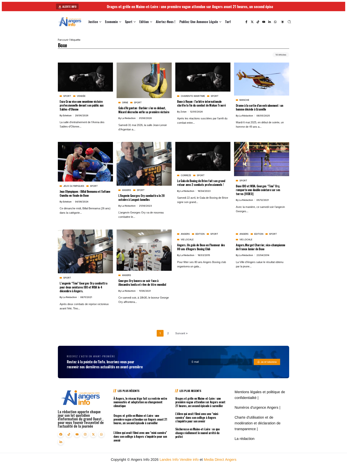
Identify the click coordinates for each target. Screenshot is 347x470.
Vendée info (189, 460)
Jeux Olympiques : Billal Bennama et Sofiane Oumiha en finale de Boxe (85, 193)
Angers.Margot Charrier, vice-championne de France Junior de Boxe (260, 247)
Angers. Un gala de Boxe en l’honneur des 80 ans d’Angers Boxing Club (201, 247)
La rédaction (129, 118)
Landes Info (169, 460)
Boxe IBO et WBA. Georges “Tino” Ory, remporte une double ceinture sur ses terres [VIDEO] (258, 190)
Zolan (183, 111)
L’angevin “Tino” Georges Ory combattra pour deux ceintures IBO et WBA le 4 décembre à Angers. (83, 287)
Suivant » (181, 333)
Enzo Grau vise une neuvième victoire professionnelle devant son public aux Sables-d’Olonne (82, 105)
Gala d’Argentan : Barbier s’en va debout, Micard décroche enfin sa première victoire (143, 110)
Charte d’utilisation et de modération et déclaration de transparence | (257, 423)
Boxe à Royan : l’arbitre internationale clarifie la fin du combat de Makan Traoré (201, 103)
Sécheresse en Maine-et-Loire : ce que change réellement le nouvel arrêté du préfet (197, 433)
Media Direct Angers (220, 460)
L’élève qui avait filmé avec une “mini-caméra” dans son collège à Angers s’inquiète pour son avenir (140, 436)
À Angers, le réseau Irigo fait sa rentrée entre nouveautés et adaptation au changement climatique (140, 402)
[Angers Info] (69, 21)
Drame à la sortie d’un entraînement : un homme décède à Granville (259, 107)
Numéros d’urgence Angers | (257, 407)
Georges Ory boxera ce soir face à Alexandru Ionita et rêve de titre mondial (142, 282)
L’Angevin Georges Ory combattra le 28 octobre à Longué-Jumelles (141, 197)
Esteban (67, 115)
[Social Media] (246, 22)
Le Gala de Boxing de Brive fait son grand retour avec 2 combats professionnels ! (201, 182)
